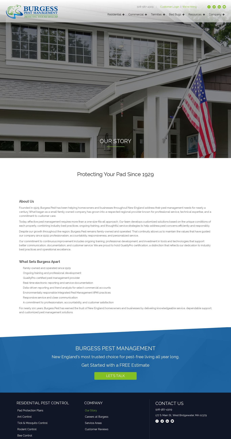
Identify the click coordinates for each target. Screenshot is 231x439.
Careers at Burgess (96, 416)
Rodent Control (27, 429)
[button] (115, 376)
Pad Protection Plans (30, 410)
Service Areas (93, 423)
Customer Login (170, 6)
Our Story (91, 410)
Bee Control (24, 435)
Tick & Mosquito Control (32, 423)
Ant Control (24, 416)
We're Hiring (189, 6)
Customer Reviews (96, 429)
